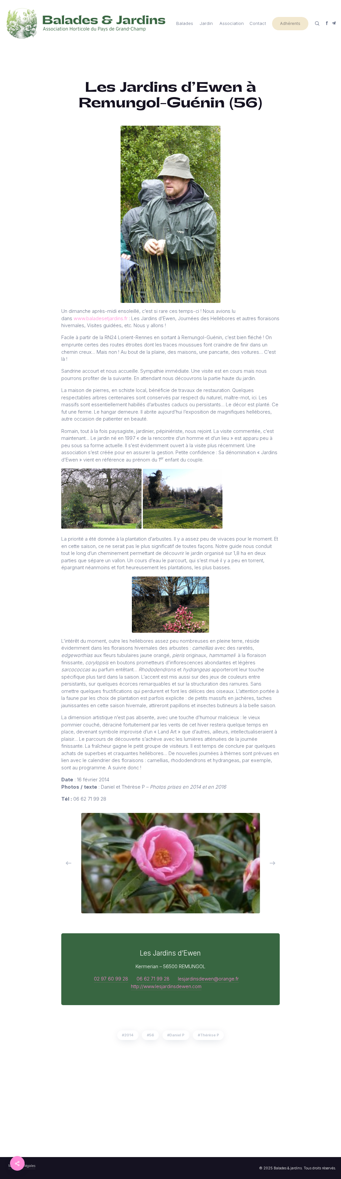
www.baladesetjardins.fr (101, 319)
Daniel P (177, 1035)
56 (151, 1035)
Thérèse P (209, 1035)
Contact (257, 23)
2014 (129, 1035)
